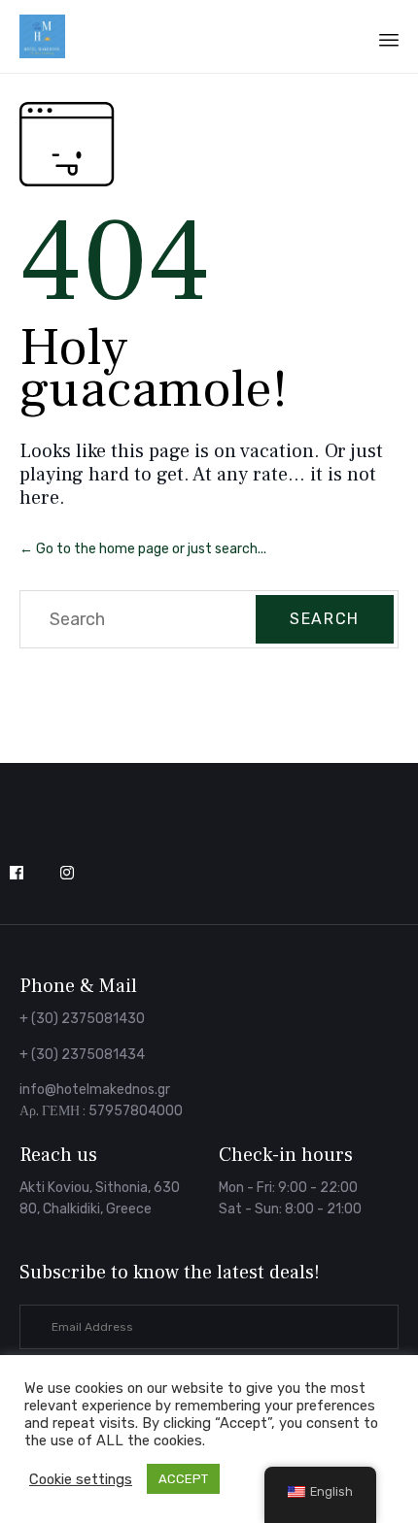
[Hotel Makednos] (42, 36)
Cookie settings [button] (80, 1479)
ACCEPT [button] (183, 1479)
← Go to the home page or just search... (142, 549)
